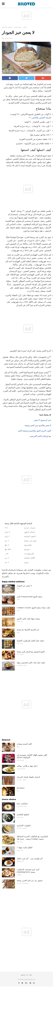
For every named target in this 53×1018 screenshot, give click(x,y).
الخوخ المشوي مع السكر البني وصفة (31, 652)
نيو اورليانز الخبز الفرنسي (40, 436)
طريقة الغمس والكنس (41, 117)
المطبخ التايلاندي (23, 814)
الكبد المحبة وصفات (24, 744)
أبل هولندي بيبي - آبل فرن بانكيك (29, 858)
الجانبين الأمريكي (7, 27)
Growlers (20, 788)
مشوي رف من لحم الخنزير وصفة (30, 880)
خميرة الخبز (17, 27)
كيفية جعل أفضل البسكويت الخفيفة (30, 641)
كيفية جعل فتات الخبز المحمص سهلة (31, 663)
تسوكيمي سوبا (22, 803)
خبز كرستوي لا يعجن (42, 420)
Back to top (26, 975)
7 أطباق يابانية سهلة (24, 847)
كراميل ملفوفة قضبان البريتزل (28, 777)
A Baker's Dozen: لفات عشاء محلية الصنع (33, 608)
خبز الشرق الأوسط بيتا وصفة (28, 630)
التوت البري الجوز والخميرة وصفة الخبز (34, 431)
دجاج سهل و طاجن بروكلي (27, 766)
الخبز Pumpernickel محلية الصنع (29, 597)
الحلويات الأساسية (23, 826)
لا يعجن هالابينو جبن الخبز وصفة (38, 425)
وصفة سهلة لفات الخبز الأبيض (28, 619)
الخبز (24, 27)
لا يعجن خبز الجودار (24, 586)
